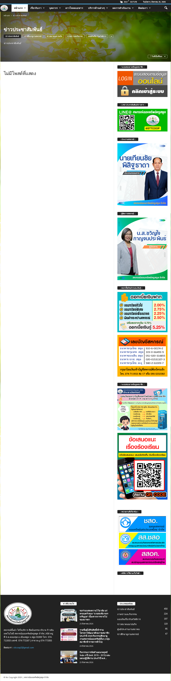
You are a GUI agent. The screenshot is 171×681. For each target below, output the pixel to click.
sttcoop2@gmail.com (23, 647)
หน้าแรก (18, 7)
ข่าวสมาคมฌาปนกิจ (54, 36)
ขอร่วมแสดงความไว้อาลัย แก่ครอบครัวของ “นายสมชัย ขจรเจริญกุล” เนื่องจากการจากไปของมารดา (94, 615)
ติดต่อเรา (143, 7)
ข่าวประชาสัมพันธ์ (12, 36)
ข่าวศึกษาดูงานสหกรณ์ (32, 36)
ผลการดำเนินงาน (122, 7)
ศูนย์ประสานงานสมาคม (128, 629)
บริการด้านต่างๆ (96, 7)
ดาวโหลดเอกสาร (74, 7)
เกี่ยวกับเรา (36, 7)
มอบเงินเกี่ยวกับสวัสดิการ (97, 36)
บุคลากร (53, 7)
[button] (165, 8)
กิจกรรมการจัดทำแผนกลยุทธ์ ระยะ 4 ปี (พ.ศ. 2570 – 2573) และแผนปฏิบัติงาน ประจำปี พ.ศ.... (95, 655)
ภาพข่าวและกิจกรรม (75, 36)
